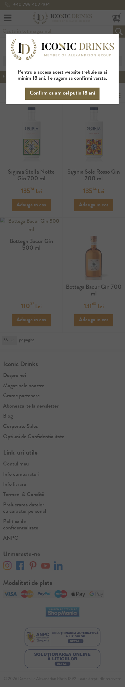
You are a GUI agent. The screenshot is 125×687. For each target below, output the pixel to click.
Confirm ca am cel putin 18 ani (62, 93)
